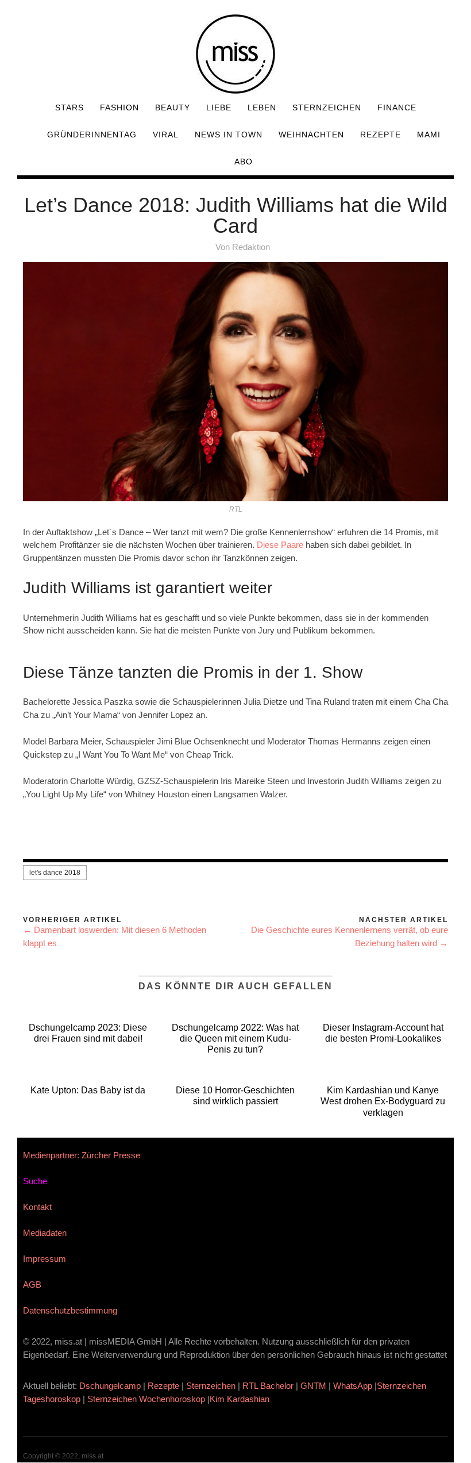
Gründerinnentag (92, 134)
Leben (262, 107)
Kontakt (37, 1207)
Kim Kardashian (241, 1399)
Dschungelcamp (110, 1386)
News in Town (228, 134)
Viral (166, 134)
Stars (69, 107)
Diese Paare (280, 545)
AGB (32, 1284)
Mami (429, 134)
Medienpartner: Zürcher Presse (81, 1155)
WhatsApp (352, 1386)
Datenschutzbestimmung (70, 1310)
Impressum (44, 1259)
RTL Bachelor (268, 1386)
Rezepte (380, 134)
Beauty (172, 107)
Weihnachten (311, 134)
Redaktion (251, 247)
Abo (243, 161)
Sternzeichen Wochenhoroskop (146, 1399)
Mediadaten (45, 1233)
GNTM (313, 1386)
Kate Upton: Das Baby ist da (87, 1090)
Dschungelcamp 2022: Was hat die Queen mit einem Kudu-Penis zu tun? (235, 1038)
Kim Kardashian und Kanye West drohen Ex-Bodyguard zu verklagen (383, 1101)
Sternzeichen (326, 107)
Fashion (119, 107)
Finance (396, 107)
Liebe (218, 107)
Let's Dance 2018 (54, 873)
